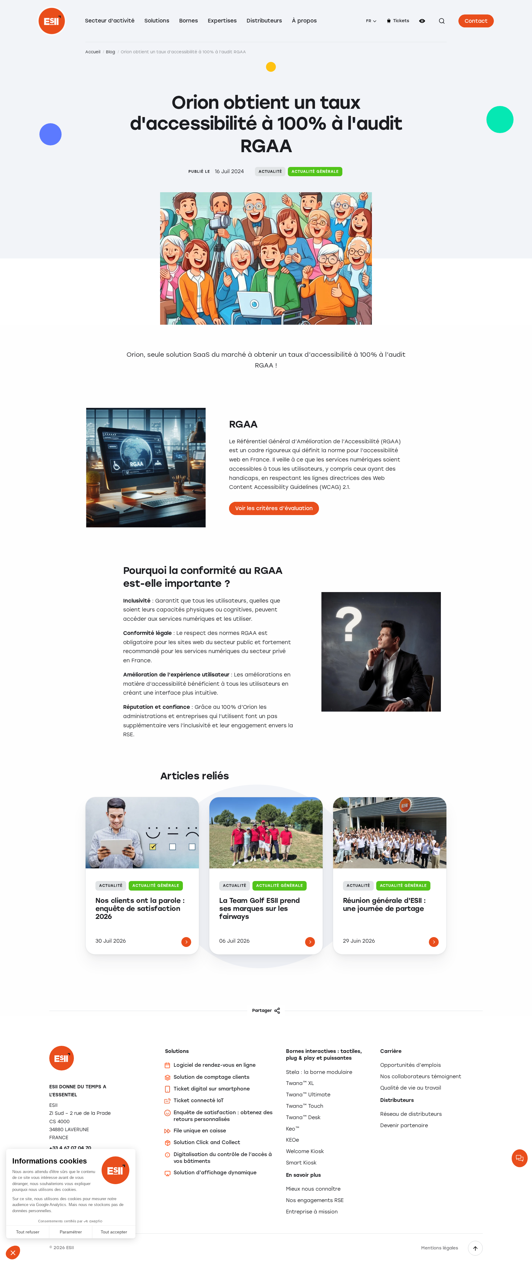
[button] (13, 1252)
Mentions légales (439, 1248)
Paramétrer (71, 1231)
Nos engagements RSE (315, 1200)
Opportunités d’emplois (410, 1065)
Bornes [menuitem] (188, 21)
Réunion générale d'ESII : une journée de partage (384, 905)
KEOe (292, 1140)
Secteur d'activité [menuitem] (110, 21)
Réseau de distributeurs (411, 1114)
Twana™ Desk (303, 1117)
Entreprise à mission (312, 1212)
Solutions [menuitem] (156, 21)
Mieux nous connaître (313, 1189)
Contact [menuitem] (476, 21)
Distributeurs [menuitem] (264, 21)
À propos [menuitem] (304, 21)
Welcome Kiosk (305, 1151)
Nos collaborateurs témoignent (420, 1076)
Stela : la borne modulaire (319, 1072)
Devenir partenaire (404, 1125)
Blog (110, 52)
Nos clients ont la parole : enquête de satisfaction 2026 (139, 909)
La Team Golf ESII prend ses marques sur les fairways (259, 909)
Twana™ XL (300, 1083)
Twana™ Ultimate (308, 1095)
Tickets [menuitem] (401, 20)
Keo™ (292, 1129)
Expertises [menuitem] (222, 21)
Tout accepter (114, 1231)
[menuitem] (371, 21)
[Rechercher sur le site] (442, 21)
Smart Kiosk (301, 1163)
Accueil (92, 52)
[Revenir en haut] (475, 1248)
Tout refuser (27, 1231)
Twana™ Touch (304, 1106)
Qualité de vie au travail (410, 1088)
